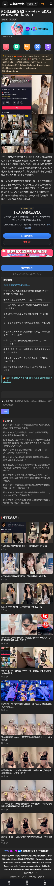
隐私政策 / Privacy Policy (19, 877)
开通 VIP (27, 242)
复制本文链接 (27, 268)
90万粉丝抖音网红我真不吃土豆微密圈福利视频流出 (24, 576)
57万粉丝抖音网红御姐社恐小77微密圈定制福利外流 (24, 546)
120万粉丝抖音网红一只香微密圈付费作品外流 (21, 607)
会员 (29, 59)
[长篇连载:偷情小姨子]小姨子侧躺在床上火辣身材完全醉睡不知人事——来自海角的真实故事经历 (26, 468)
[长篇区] (16, 47)
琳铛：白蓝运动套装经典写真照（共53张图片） (25, 300)
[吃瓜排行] (6, 47)
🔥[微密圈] (18, 56)
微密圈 (4, 20)
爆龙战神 (13, 20)
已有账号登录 (27, 236)
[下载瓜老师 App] (41, 4)
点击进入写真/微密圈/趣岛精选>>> (17, 285)
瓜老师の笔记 (17, 3)
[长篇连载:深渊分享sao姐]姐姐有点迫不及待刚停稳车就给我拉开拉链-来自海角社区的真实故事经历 (26, 478)
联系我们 (32, 877)
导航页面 (41, 877)
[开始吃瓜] (27, 47)
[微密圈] (37, 47)
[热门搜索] (48, 47)
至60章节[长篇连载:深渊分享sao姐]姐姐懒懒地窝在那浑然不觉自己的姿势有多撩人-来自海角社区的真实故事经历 (26, 443)
